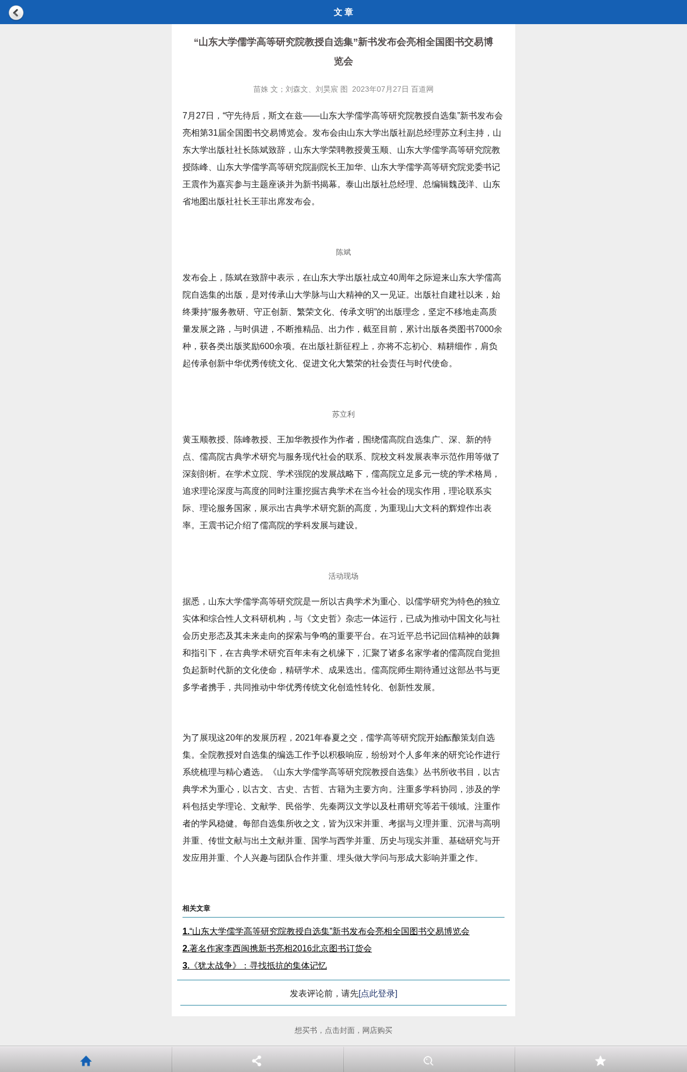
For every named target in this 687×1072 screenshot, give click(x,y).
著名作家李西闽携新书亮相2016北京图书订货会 (277, 948)
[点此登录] (378, 993)
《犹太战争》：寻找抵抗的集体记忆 (254, 965)
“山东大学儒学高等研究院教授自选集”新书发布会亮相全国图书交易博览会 (326, 931)
